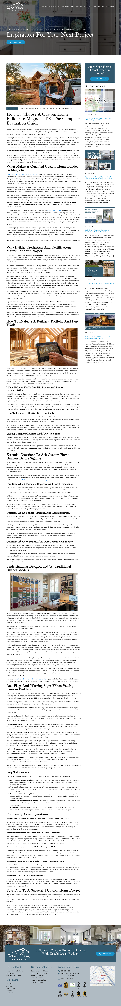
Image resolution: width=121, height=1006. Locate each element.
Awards (9, 986)
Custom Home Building (14, 971)
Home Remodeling (38, 978)
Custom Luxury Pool (13, 975)
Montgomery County (54, 210)
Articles (9, 991)
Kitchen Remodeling (38, 980)
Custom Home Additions (39, 971)
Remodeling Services (78, 6)
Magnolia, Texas (12, 108)
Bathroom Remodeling (39, 973)
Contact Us (110, 6)
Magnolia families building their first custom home (30, 679)
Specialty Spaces (37, 982)
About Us (91, 6)
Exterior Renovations (38, 975)
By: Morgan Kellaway (66, 108)
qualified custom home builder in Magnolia (23, 174)
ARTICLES (9, 29)
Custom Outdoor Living (14, 973)
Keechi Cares (11, 988)
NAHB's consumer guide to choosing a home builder (39, 480)
